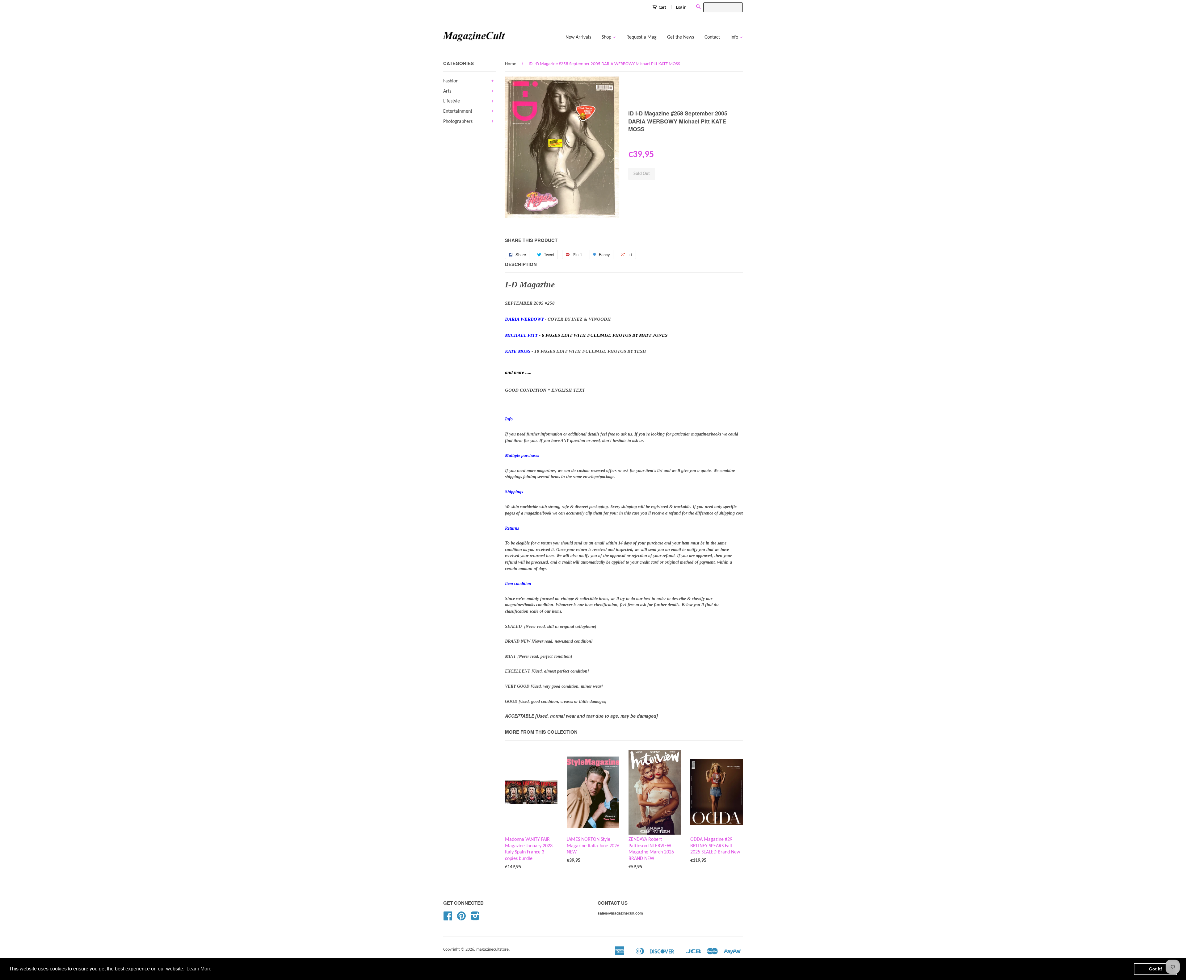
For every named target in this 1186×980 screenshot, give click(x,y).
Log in (681, 7)
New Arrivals (578, 37)
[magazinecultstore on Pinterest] (461, 918)
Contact (712, 37)
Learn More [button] (199, 968)
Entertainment (457, 111)
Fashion (450, 81)
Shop (607, 37)
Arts (447, 91)
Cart (662, 7)
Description (521, 264)
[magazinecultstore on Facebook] (447, 918)
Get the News (680, 37)
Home (510, 64)
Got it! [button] (1155, 968)
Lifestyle (451, 101)
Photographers (458, 121)
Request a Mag (641, 37)
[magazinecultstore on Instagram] (475, 918)
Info (734, 37)
